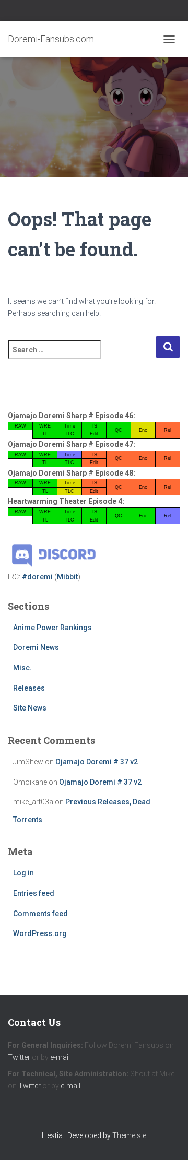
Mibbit (67, 577)
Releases (29, 688)
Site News (29, 708)
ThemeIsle (129, 1135)
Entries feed (33, 893)
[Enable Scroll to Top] (167, 1139)
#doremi (37, 577)
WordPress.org (40, 933)
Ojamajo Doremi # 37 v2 (96, 761)
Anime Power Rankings (52, 627)
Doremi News (36, 647)
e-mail (60, 1057)
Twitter (19, 1057)
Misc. (22, 668)
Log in (23, 873)
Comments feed (40, 913)
